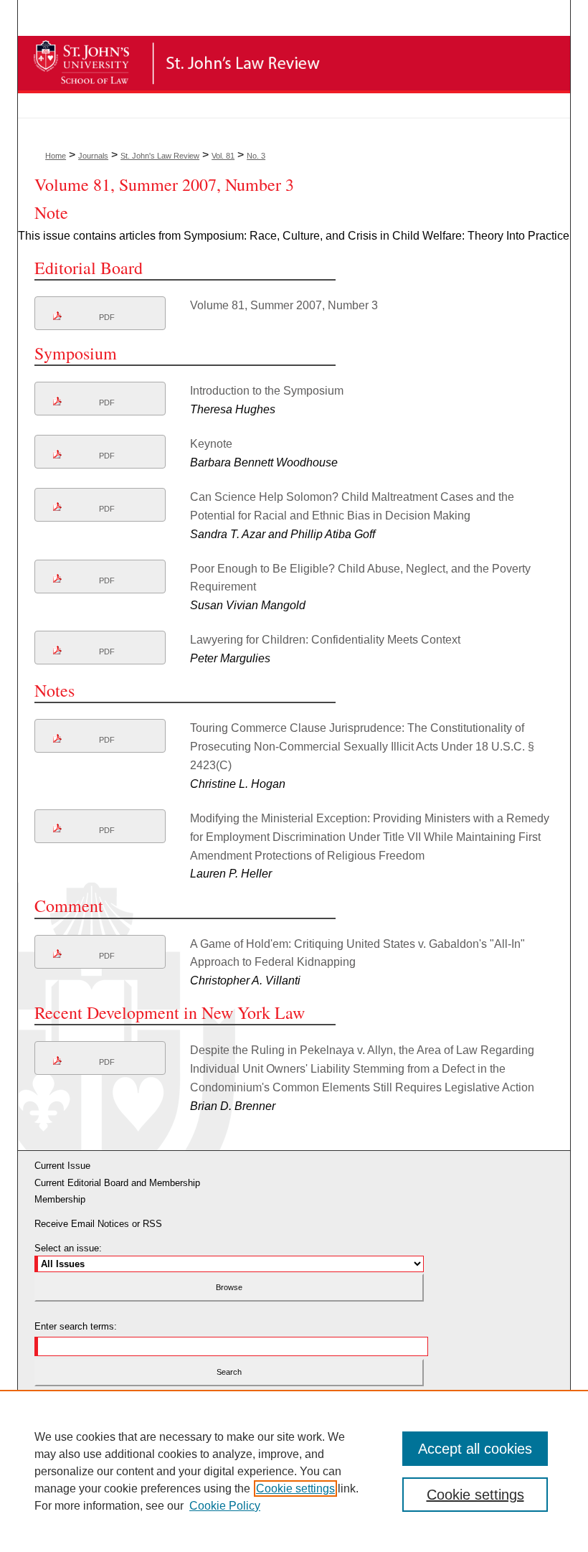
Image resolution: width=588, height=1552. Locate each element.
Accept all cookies (475, 1449)
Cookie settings (295, 1488)
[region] (294, 1471)
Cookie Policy (224, 1506)
